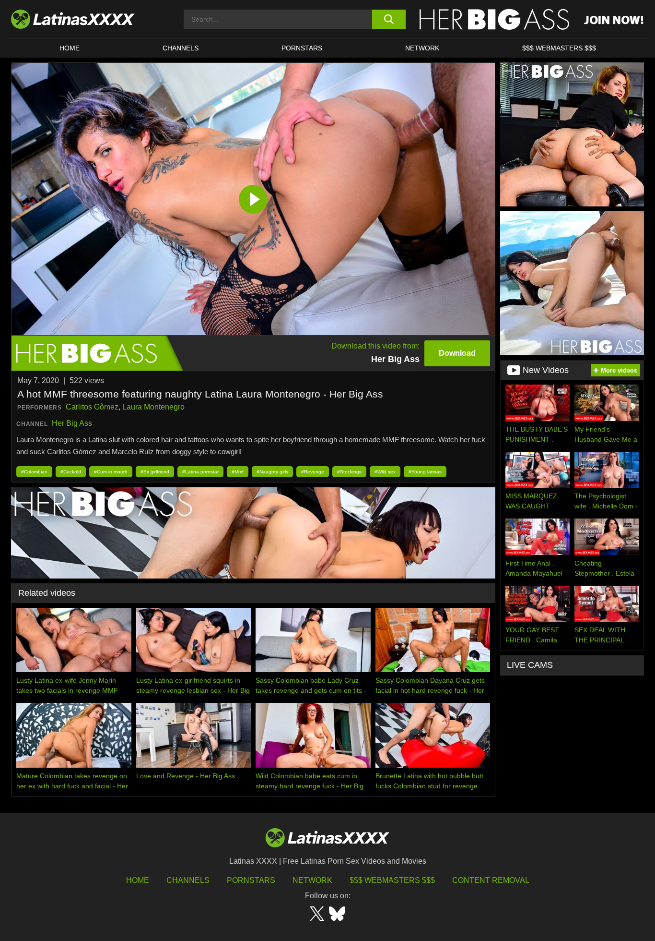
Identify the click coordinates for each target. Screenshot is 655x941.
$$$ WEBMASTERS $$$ (559, 48)
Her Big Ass (72, 423)
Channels (188, 880)
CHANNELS (181, 48)
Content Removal (490, 880)
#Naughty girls (272, 471)
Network (422, 48)
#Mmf (238, 471)
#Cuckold (70, 471)
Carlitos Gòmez (92, 407)
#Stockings (349, 471)
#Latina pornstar (200, 471)
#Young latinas (425, 471)
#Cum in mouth (111, 471)
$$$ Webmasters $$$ (392, 880)
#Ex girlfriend (154, 471)
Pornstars (301, 48)
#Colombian (34, 471)
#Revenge (312, 471)
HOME (69, 48)
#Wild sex (385, 471)
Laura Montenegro (153, 407)
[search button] (388, 19)
